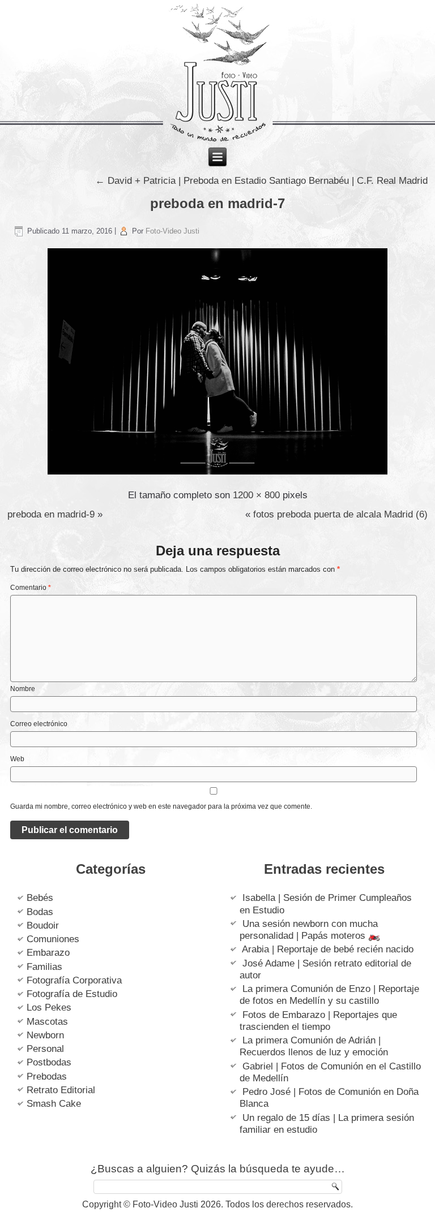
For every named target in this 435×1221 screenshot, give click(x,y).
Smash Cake (54, 1103)
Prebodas (47, 1076)
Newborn (45, 1035)
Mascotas (47, 1021)
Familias (44, 966)
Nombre (22, 689)
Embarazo (48, 952)
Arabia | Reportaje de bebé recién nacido (327, 949)
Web (17, 759)
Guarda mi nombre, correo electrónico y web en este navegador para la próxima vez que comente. (161, 806)
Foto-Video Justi (172, 231)
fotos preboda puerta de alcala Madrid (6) (340, 514)
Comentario (30, 588)
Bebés (40, 897)
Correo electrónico (38, 724)
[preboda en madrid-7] (217, 475)
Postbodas (49, 1062)
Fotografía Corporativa (74, 980)
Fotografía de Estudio (72, 994)
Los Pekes (49, 1007)
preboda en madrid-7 (217, 203)
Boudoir (43, 925)
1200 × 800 (256, 495)
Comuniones (53, 939)
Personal (45, 1048)
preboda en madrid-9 (51, 514)
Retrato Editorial (61, 1090)
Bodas (40, 912)
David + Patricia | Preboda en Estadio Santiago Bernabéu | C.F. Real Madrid (261, 180)
